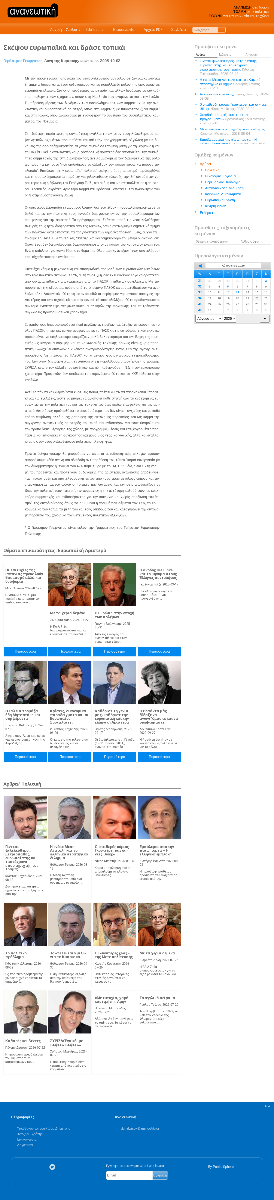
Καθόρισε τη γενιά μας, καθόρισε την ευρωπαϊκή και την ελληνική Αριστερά (112, 716)
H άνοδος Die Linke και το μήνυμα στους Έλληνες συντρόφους (158, 574)
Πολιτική (212, 170)
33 (199, 292)
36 (199, 310)
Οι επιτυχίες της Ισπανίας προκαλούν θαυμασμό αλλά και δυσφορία (24, 576)
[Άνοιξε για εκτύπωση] (170, 71)
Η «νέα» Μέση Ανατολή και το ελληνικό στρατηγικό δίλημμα (69, 852)
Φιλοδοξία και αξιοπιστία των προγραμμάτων (233, 119)
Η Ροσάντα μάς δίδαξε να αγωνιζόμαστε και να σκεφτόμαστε (159, 716)
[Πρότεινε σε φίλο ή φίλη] (178, 71)
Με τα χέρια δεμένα (68, 613)
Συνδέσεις (179, 29)
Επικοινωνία (123, 29)
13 (237, 292)
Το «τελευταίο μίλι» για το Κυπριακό (68, 955)
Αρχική (56, 29)
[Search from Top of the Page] (222, 30)
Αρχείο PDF (152, 29)
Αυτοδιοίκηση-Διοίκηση (224, 188)
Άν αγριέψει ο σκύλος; (234, 96)
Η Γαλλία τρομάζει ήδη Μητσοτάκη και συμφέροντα (22, 715)
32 (199, 286)
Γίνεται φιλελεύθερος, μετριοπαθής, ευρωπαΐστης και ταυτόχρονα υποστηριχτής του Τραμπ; (22, 858)
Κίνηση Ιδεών (215, 206)
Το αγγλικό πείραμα (157, 998)
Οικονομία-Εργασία (220, 176)
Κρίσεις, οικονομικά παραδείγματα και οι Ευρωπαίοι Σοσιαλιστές (69, 716)
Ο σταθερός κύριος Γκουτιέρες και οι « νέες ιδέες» (112, 850)
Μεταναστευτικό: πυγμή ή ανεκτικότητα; (232, 131)
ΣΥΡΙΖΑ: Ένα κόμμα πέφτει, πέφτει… (67, 1043)
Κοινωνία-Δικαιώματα (223, 194)
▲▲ (267, 1106)
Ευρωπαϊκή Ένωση (220, 200)
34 (199, 298)
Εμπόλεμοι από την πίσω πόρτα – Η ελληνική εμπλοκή (157, 850)
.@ (140, 1128)
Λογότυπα (25, 1145)
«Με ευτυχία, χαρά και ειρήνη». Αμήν (112, 1000)
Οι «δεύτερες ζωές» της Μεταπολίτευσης (114, 955)
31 (199, 281)
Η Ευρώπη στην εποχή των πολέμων (114, 615)
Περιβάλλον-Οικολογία (223, 182)
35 (199, 304)
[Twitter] (53, 1167)
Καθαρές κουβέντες (23, 1041)
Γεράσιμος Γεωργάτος (22, 61)
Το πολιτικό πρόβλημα (16, 955)
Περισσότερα (25, 651)
